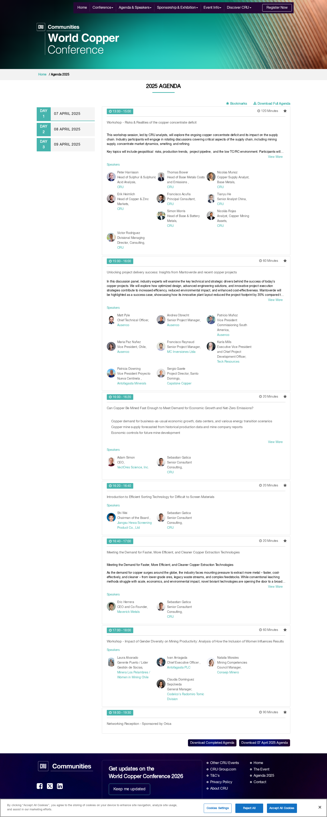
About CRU (219, 789)
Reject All (249, 808)
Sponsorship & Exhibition (176, 8)
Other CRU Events (224, 763)
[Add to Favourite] (285, 111)
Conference (102, 8)
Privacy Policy (221, 782)
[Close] (320, 807)
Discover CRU (238, 8)
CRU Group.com (223, 769)
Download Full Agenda (274, 103)
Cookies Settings (218, 808)
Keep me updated (129, 789)
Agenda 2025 (264, 776)
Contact (260, 782)
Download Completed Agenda (212, 742)
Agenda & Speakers (134, 8)
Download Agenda (264, 742)
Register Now (277, 8)
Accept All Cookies (281, 808)
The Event (261, 769)
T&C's (215, 776)
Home (82, 8)
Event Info (211, 8)
